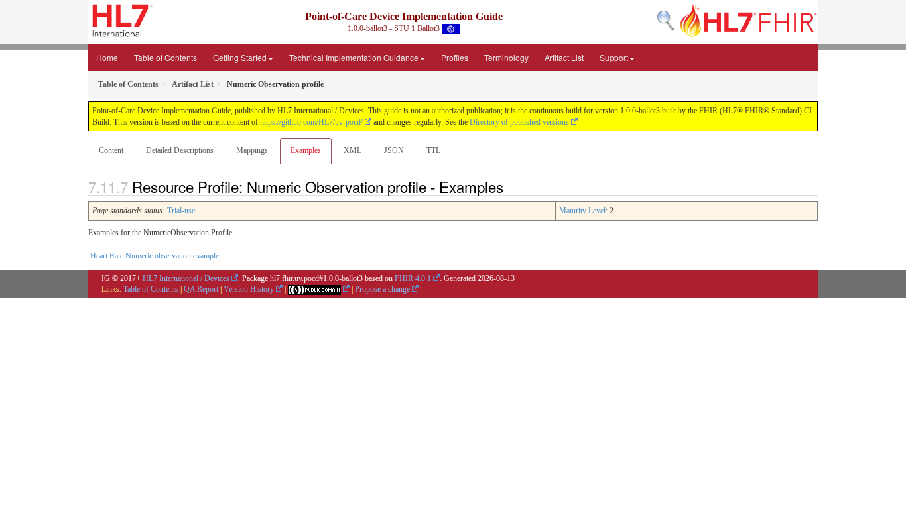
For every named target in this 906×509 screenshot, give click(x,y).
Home (107, 57)
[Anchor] (510, 186)
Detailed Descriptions (180, 150)
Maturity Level (582, 210)
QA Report (201, 289)
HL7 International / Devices (186, 278)
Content (111, 150)
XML (352, 150)
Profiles (454, 57)
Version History (249, 289)
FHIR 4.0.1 (413, 278)
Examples (306, 150)
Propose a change (382, 289)
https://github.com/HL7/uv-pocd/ (311, 122)
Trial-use (181, 210)
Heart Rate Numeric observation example (154, 255)
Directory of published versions (519, 122)
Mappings (252, 150)
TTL (433, 150)
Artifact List (564, 57)
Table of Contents (165, 57)
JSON (394, 150)
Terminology (506, 57)
